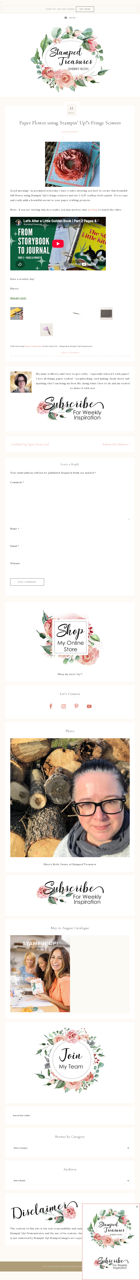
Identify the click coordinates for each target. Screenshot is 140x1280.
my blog (92, 209)
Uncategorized (69, 132)
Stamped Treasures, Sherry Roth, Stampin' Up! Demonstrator (70, 59)
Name (14, 528)
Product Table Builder (33, 346)
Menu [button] (72, 18)
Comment (17, 482)
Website (15, 563)
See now (85, 9)
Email (14, 546)
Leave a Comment (70, 353)
